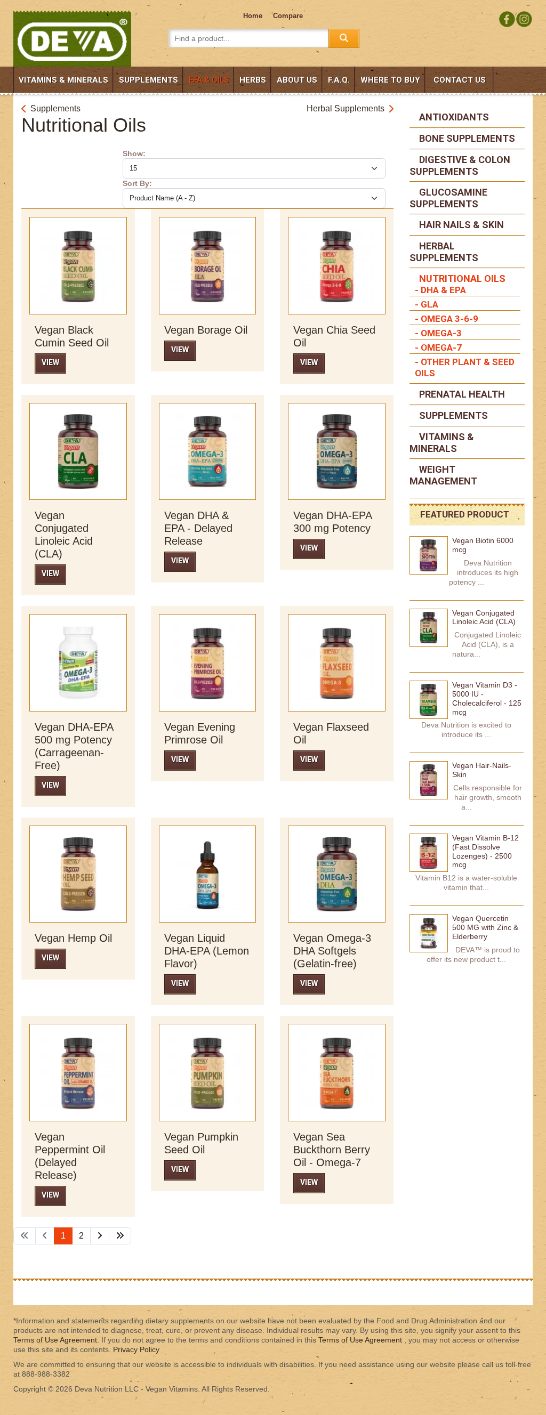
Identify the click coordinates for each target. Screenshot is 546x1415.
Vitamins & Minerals (63, 80)
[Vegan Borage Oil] (207, 265)
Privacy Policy (136, 1349)
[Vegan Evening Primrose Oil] (207, 662)
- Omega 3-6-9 (446, 318)
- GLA (426, 304)
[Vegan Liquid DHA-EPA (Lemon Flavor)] (207, 873)
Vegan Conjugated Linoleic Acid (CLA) (484, 617)
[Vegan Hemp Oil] (78, 873)
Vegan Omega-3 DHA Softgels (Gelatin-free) (332, 950)
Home (252, 16)
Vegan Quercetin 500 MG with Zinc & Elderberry (485, 927)
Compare (288, 16)
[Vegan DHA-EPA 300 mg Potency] (336, 451)
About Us (297, 80)
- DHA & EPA (440, 290)
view (50, 362)
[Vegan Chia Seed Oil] (336, 265)
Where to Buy (390, 80)
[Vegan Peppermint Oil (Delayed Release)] (78, 1072)
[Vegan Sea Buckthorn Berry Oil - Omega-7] (336, 1072)
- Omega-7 (438, 347)
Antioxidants (453, 117)
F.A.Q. (339, 80)
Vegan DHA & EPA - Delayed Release (198, 528)
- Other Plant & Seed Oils (465, 367)
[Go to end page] (120, 1235)
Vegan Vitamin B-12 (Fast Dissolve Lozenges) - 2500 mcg (485, 851)
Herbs (252, 80)
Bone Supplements (466, 138)
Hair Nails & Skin (460, 224)
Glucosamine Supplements (448, 198)
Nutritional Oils (461, 278)
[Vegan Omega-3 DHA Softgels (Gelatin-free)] (336, 873)
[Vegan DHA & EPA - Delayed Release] (207, 451)
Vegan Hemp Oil (73, 938)
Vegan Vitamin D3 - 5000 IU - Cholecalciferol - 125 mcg (486, 698)
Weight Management (443, 475)
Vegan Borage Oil (205, 330)
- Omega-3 (438, 333)
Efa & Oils (209, 80)
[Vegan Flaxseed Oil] (336, 662)
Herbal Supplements (345, 108)
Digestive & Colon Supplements (460, 165)
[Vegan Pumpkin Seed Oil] (207, 1072)
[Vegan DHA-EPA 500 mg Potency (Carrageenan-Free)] (78, 662)
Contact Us (459, 80)
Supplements (148, 80)
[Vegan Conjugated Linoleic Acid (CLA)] (78, 451)
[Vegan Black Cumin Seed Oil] (78, 265)
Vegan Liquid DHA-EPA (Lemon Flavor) (206, 950)
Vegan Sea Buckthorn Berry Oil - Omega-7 (331, 1149)
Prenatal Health (461, 394)
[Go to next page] (99, 1235)
